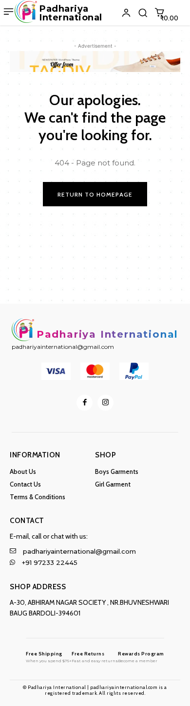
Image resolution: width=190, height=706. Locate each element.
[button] (143, 12)
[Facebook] (84, 403)
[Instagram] (105, 403)
